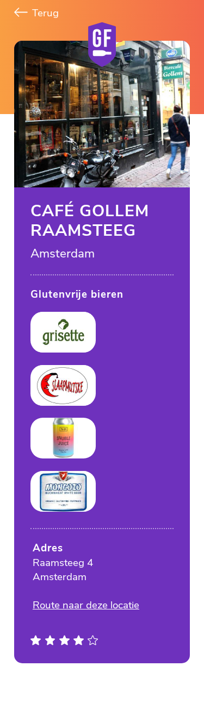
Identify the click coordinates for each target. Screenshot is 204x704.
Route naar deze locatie (86, 605)
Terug (44, 13)
